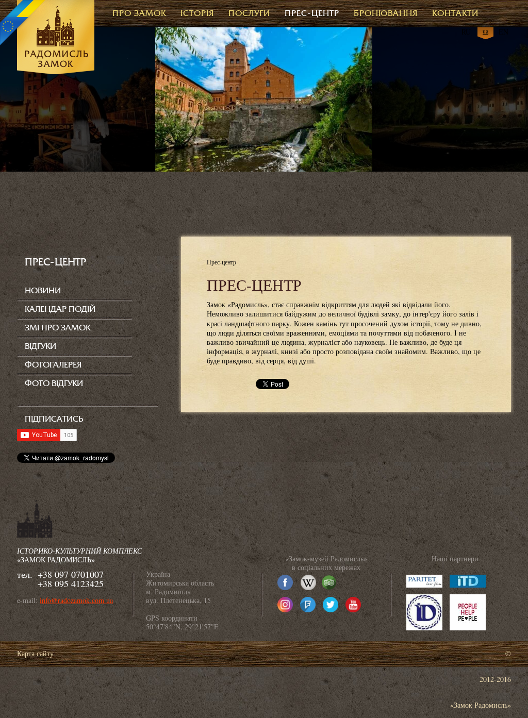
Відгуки (40, 346)
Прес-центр (312, 13)
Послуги (249, 13)
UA (485, 31)
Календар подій (60, 309)
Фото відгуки (54, 383)
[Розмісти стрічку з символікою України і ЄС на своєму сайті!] (23, 23)
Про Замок (139, 13)
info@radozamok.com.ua (76, 600)
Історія (197, 13)
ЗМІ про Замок (57, 328)
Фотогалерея (53, 365)
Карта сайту (35, 653)
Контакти (455, 13)
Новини (43, 291)
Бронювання (386, 13)
